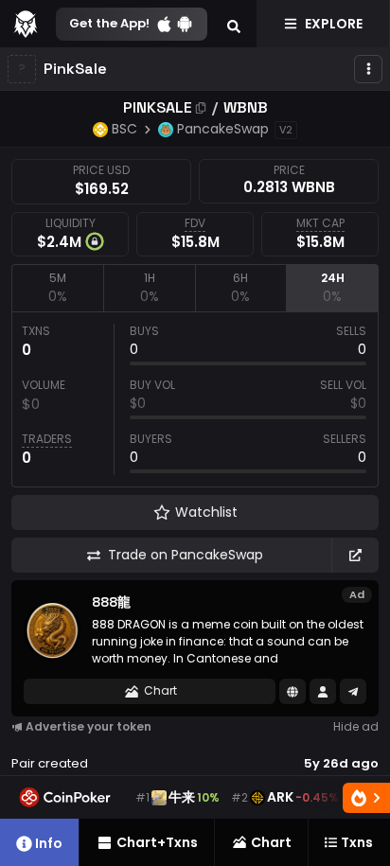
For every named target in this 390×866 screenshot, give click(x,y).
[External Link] (355, 555)
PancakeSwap (223, 128)
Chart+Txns (157, 842)
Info (48, 843)
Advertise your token (88, 726)
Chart (160, 690)
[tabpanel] (195, 399)
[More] (368, 69)
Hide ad (356, 726)
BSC (124, 128)
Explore (334, 23)
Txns (357, 842)
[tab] (57, 287)
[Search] (234, 23)
